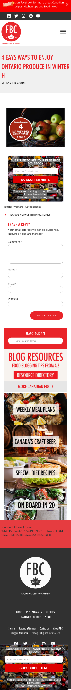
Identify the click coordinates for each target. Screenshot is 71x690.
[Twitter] (16, 17)
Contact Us (44, 628)
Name (12, 269)
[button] (35, 6)
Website (13, 298)
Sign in (11, 628)
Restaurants (34, 612)
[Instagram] (23, 17)
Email (12, 284)
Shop (48, 617)
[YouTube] (38, 17)
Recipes (50, 612)
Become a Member (27, 628)
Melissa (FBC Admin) (13, 83)
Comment (15, 241)
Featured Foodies (30, 617)
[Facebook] (9, 17)
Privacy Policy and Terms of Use (46, 633)
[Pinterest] (31, 17)
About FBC (58, 628)
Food (19, 612)
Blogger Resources (19, 633)
